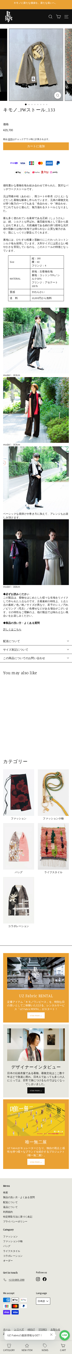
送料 (10, 139)
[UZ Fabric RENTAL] (36, 973)
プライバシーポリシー (15, 1221)
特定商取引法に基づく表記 (17, 1216)
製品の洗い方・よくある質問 (19, 1197)
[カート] (58, 16)
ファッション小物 (13, 1241)
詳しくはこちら (12, 629)
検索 (5, 1192)
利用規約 (8, 1211)
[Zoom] (57, 95)
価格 (6, 124)
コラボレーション (13, 1255)
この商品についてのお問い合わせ (24, 658)
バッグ (6, 1246)
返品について (10, 1207)
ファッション (10, 1236)
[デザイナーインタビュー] (36, 1044)
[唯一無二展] (36, 1119)
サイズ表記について (15, 649)
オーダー (8, 1260)
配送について (11, 641)
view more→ (36, 1015)
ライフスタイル (11, 1251)
